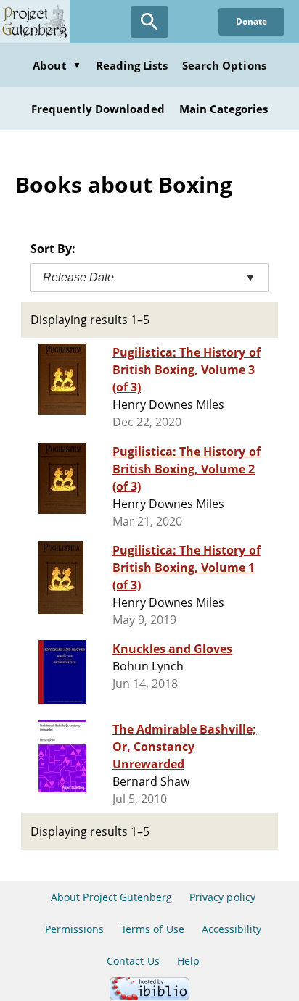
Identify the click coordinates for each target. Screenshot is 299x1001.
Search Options (224, 65)
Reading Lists (132, 65)
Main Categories (224, 108)
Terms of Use (152, 929)
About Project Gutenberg (111, 897)
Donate (251, 21)
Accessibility (232, 929)
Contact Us (133, 961)
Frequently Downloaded (98, 108)
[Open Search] (149, 22)
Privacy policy (222, 897)
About (57, 65)
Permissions (74, 929)
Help (188, 961)
